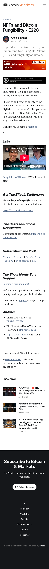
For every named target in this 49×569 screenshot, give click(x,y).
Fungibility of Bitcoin (14, 177)
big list (23, 300)
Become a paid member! (16, 283)
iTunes (6, 257)
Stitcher (18, 257)
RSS (34, 260)
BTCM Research (24, 524)
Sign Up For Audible (17, 334)
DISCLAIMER (13, 359)
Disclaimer (24, 535)
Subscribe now (26, 487)
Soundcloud (22, 260)
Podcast (7, 20)
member (32, 126)
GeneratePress (27, 329)
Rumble (24, 519)
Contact (24, 530)
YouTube (8, 260)
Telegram (24, 509)
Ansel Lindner (19, 37)
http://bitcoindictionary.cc (18, 210)
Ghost (42, 546)
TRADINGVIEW (15, 321)
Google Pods (33, 257)
